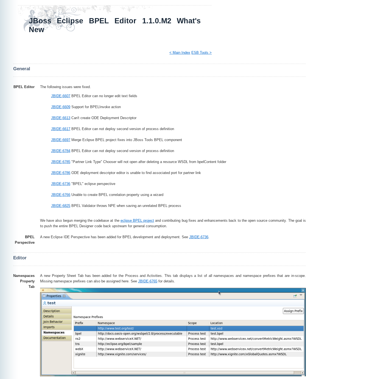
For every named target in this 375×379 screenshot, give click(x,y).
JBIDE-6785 (60, 162)
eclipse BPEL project (137, 220)
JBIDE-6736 (60, 184)
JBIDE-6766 (60, 195)
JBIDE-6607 (60, 96)
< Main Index (179, 52)
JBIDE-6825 (60, 206)
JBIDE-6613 (60, 118)
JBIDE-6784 (60, 151)
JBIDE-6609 (60, 107)
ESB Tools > (201, 52)
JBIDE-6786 (60, 173)
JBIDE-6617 (60, 129)
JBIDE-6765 (147, 281)
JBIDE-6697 (60, 140)
